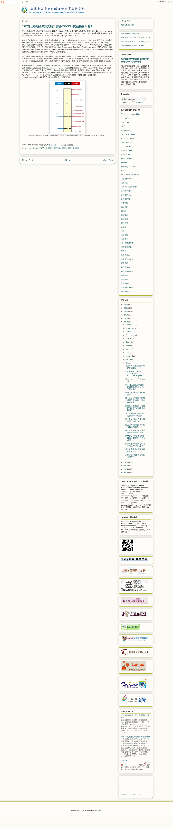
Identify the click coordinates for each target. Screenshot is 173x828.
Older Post (108, 160)
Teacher (124, 163)
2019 (126, 315)
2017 (126, 322)
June (128, 346)
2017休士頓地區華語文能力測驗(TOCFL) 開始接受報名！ (134, 387)
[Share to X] (67, 145)
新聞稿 (64, 148)
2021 (126, 308)
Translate (139, 102)
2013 (126, 473)
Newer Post (27, 160)
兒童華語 (124, 183)
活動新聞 (124, 235)
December (130, 325)
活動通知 (124, 239)
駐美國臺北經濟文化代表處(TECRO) (135, 37)
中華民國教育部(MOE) (130, 33)
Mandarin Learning (128, 138)
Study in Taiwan (127, 154)
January (129, 363)
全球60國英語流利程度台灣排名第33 (135, 737)
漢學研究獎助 (126, 247)
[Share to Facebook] (69, 145)
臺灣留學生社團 (127, 271)
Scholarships (126, 146)
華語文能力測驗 (73, 148)
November (130, 328)
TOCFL (42, 148)
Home (68, 160)
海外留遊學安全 (127, 243)
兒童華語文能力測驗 (53, 148)
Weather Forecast (127, 795)
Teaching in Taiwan (128, 166)
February (130, 359)
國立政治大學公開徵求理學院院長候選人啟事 (135, 431)
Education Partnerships (130, 114)
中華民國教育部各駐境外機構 (132, 46)
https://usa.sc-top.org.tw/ (56, 68)
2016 (126, 462)
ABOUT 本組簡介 (128, 25)
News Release (33, 148)
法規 (122, 231)
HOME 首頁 (125, 21)
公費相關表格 (126, 199)
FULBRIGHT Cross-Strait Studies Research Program (133, 374)
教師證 (123, 211)
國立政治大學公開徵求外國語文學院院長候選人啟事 (135, 438)
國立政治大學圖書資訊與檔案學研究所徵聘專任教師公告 (135, 400)
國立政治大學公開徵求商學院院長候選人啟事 (135, 445)
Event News (125, 122)
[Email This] (62, 145)
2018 (126, 318)
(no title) (124, 760)
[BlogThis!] (65, 145)
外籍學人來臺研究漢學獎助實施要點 (135, 367)
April (128, 352)
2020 (126, 311)
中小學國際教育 (127, 179)
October (129, 332)
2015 (126, 466)
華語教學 (124, 279)
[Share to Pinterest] (72, 145)
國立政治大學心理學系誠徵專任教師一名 (135, 420)
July (128, 342)
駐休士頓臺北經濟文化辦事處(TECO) (135, 41)
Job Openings (126, 130)
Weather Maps (138, 795)
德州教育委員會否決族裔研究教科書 (135, 450)
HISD (123, 126)
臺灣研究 (124, 275)
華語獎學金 (125, 291)
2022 (126, 304)
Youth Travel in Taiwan (130, 175)
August (129, 339)
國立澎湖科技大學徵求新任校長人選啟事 (135, 426)
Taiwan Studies (127, 158)
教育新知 (124, 219)
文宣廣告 (124, 223)
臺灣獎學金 (125, 267)
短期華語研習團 (127, 259)
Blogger (99, 810)
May (128, 349)
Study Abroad (126, 150)
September (130, 335)
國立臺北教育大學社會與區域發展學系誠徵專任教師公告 (135, 408)
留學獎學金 (125, 255)
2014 (126, 469)
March (128, 356)
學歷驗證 (124, 203)
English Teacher (127, 118)
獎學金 (123, 251)
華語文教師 (125, 283)
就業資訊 (124, 207)
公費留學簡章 (126, 191)
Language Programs (129, 134)
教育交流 (124, 215)
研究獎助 (124, 263)
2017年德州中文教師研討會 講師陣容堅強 (134, 414)
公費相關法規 (126, 195)
